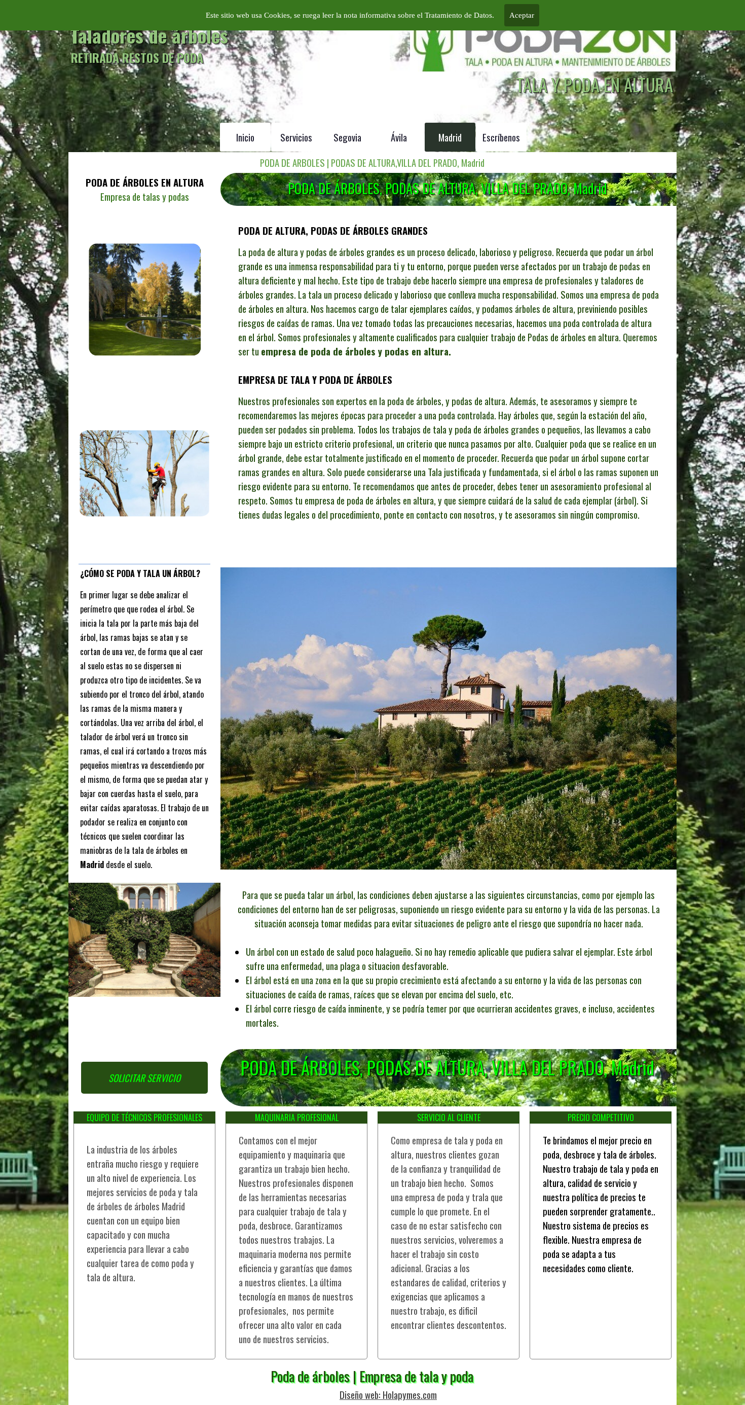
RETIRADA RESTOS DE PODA (137, 57)
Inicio (245, 137)
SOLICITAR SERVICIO (144, 1078)
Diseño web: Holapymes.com (388, 1394)
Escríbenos (501, 137)
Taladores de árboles (149, 35)
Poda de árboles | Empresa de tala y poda (372, 1375)
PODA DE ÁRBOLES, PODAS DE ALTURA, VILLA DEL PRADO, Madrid (447, 188)
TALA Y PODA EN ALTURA (594, 84)
